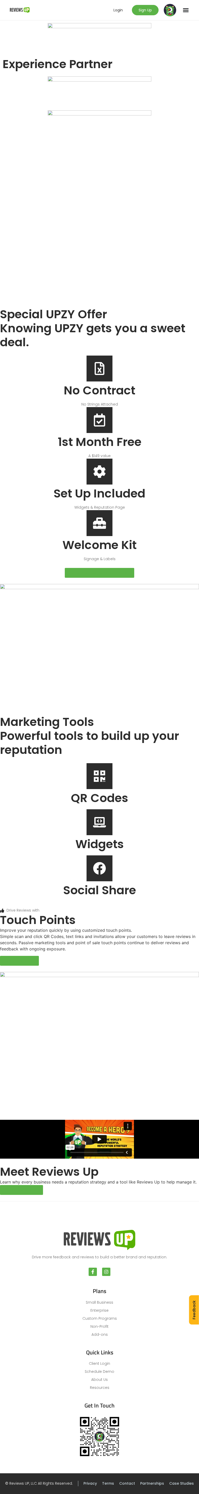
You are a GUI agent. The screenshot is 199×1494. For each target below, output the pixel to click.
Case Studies (181, 1483)
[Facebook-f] (93, 1272)
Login (118, 10)
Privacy (90, 1483)
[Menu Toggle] (186, 10)
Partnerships (152, 1483)
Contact (127, 1483)
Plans (99, 1291)
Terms (108, 1483)
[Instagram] (106, 1272)
